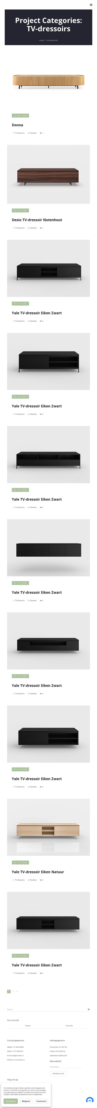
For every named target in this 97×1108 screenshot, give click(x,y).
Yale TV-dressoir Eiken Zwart (37, 312)
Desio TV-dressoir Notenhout (37, 219)
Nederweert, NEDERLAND (58, 1055)
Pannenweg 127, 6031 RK (58, 1047)
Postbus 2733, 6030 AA (57, 1051)
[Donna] (48, 80)
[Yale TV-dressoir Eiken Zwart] (48, 268)
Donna (17, 124)
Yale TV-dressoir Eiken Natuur (38, 871)
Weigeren (26, 1101)
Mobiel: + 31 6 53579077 (15, 1051)
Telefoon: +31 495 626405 (15, 1047)
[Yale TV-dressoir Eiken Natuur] (48, 827)
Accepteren (11, 1101)
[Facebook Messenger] (89, 1100)
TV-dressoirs (20, 133)
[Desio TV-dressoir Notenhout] (48, 174)
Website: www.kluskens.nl (16, 1060)
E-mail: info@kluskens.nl (15, 1055)
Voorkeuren (41, 1101)
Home (41, 40)
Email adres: (55, 1067)
